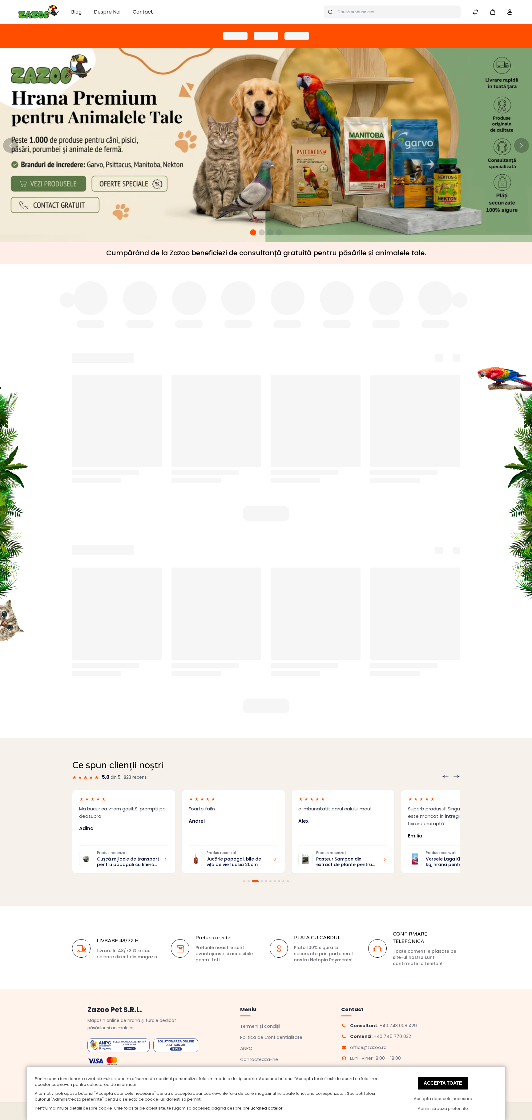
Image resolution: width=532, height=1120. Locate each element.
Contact (143, 11)
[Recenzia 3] (253, 881)
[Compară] (475, 12)
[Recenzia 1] (244, 881)
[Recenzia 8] (279, 881)
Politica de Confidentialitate (271, 1037)
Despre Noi (107, 11)
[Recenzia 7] (275, 881)
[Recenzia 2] (249, 881)
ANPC (246, 1048)
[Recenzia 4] (259, 881)
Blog (76, 11)
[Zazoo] (38, 11)
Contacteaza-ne (259, 1059)
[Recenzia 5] (266, 881)
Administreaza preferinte (443, 1108)
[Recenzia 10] (288, 881)
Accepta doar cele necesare (443, 1099)
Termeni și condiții (260, 1026)
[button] (492, 12)
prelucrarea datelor (263, 1108)
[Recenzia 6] (270, 881)
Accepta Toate (443, 1083)
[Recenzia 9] (283, 881)
